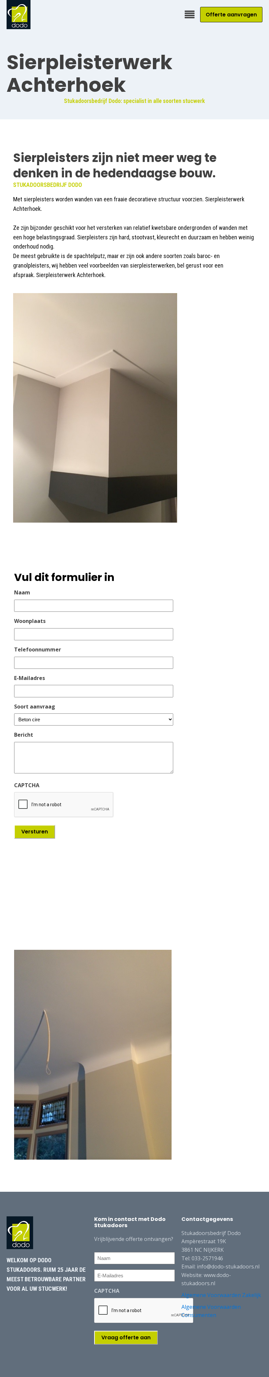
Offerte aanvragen (231, 14)
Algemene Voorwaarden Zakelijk (221, 1295)
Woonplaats (30, 621)
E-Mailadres (29, 678)
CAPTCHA (26, 785)
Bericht (23, 734)
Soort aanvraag (34, 706)
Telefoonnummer (37, 649)
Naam (22, 592)
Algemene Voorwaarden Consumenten (211, 1311)
